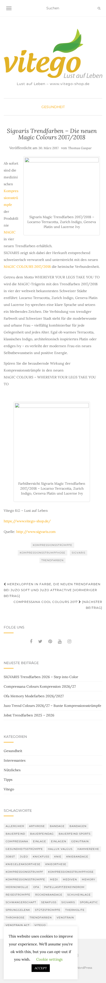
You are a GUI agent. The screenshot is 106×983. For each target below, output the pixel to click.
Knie (57, 856)
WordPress (84, 967)
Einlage (39, 841)
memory (88, 879)
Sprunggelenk (18, 910)
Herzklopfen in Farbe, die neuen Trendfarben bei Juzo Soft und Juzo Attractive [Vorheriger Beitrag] (52, 590)
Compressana (17, 841)
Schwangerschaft (21, 902)
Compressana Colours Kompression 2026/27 (40, 686)
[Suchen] (99, 8)
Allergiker (15, 826)
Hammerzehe (88, 849)
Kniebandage (77, 856)
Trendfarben (52, 560)
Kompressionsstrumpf (24, 871)
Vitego (9, 789)
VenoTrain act (18, 925)
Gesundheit (53, 107)
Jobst (10, 856)
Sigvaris (78, 552)
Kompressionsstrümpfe (11, 198)
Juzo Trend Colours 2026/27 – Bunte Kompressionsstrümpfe (52, 705)
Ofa (36, 887)
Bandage (57, 826)
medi (54, 879)
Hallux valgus (60, 849)
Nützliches (12, 770)
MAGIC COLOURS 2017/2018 (27, 266)
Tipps (8, 779)
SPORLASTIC (89, 902)
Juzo (24, 856)
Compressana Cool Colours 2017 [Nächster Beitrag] (58, 605)
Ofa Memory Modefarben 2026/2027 (34, 696)
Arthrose (37, 826)
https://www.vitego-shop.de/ (27, 521)
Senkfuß (48, 902)
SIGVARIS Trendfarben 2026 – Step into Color (41, 677)
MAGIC (10, 232)
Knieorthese (55, 864)
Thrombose (15, 917)
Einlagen (58, 841)
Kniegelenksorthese (23, 864)
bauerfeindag (42, 833)
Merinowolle (17, 887)
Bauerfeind (15, 833)
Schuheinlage (79, 894)
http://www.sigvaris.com (35, 531)
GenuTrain (80, 841)
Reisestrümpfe (18, 894)
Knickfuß (41, 856)
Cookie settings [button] (49, 959)
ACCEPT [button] (41, 968)
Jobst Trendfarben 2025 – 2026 (29, 715)
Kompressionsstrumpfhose (42, 552)
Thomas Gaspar (80, 148)
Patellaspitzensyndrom (64, 887)
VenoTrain (65, 917)
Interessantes (14, 760)
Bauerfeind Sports (74, 833)
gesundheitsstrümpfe (24, 849)
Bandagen (78, 826)
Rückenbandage (48, 894)
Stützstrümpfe (47, 910)
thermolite (75, 910)
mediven (70, 879)
